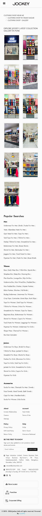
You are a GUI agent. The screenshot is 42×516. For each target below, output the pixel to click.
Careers (6, 415)
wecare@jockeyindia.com (14, 466)
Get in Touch (26, 431)
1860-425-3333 (32, 469)
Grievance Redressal (28, 434)
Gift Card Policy (9, 431)
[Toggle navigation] (4, 3)
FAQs (24, 427)
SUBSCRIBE (32, 449)
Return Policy (8, 434)
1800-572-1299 (10, 469)
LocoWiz (22, 513)
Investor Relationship (10, 412)
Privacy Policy (8, 427)
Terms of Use (26, 415)
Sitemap (6, 419)
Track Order (26, 412)
